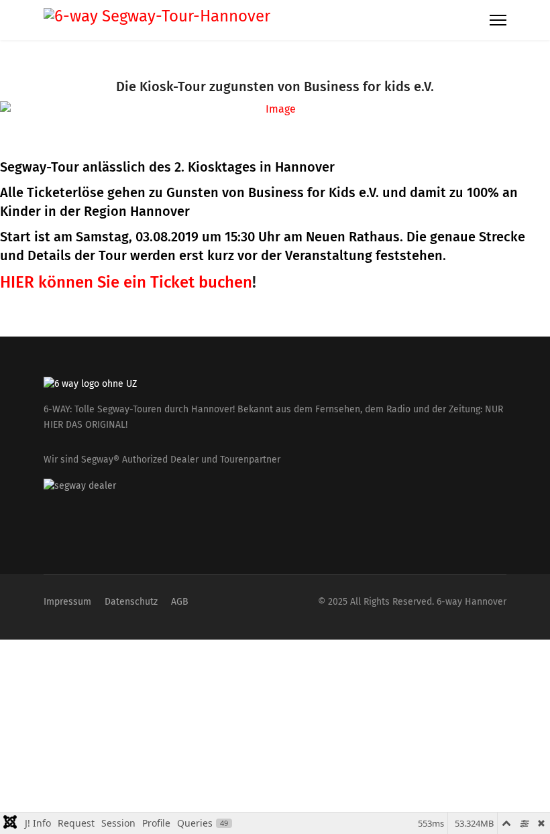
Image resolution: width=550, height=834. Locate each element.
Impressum (67, 601)
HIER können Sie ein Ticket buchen (126, 282)
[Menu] (498, 20)
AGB (179, 601)
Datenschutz (131, 601)
